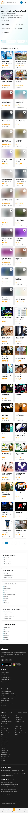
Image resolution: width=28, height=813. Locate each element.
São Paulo (6, 557)
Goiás (5, 614)
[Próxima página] (14, 546)
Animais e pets (21, 41)
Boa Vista (3, 756)
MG (11, 721)
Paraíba (6, 592)
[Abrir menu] (25, 2)
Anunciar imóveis (5, 770)
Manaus (3, 750)
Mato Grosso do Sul (9, 616)
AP (7, 758)
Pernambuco (7, 588)
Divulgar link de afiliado (7, 775)
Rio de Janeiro (7, 559)
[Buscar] (21, 2)
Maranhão (6, 602)
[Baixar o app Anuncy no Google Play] (6, 664)
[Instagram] (2, 660)
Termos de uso (5, 700)
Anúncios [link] (6, 7)
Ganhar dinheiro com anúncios (9, 696)
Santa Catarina (8, 577)
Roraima (6, 635)
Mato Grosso (7, 618)
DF (20, 728)
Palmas (3, 760)
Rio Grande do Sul (8, 575)
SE (7, 741)
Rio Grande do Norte (9, 594)
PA (6, 752)
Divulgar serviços (5, 773)
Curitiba (17, 717)
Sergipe (6, 598)
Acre (5, 633)
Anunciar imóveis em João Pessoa (9, 791)
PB (9, 735)
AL (7, 739)
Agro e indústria (11, 41)
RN (6, 737)
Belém (3, 752)
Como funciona (5, 672)
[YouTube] (6, 660)
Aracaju (3, 741)
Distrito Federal (8, 612)
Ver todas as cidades (22, 712)
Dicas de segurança (6, 691)
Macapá (3, 758)
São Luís (3, 745)
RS (23, 719)
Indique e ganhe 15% (6, 679)
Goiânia (17, 730)
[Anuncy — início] (2, 2)
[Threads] (10, 660)
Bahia (5, 586)
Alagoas (6, 596)
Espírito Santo (7, 564)
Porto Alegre (18, 719)
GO (21, 730)
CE (8, 732)
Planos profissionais (6, 677)
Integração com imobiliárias (8, 698)
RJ (10, 719)
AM (7, 750)
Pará (5, 629)
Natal (2, 737)
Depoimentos (4, 682)
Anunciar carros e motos (18, 770)
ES (6, 723)
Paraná (6, 573)
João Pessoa (4, 735)
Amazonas (7, 627)
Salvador (3, 728)
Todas (3, 41)
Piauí (5, 600)
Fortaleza (3, 732)
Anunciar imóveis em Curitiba (8, 789)
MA (7, 745)
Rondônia (6, 631)
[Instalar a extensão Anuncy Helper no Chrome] (18, 664)
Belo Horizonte (5, 721)
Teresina (3, 743)
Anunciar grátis (5, 675)
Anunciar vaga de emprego (18, 773)
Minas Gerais (7, 561)
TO (7, 760)
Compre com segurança (7, 693)
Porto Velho (4, 754)
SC (23, 721)
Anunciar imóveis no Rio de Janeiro (9, 784)
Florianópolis (18, 721)
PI (7, 743)
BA (8, 728)
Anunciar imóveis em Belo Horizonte (10, 787)
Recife (3, 730)
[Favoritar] (11, 53)
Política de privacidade (7, 703)
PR (21, 717)
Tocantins (6, 639)
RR (8, 756)
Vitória (3, 723)
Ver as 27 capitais (5, 794)
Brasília (17, 728)
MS (25, 732)
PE (6, 730)
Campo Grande (19, 732)
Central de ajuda (5, 689)
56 (24, 543)
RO (9, 754)
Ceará (5, 590)
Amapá (6, 637)
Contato (3, 705)
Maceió (3, 739)
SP (8, 717)
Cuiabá (17, 735)
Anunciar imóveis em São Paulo (9, 782)
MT (20, 735)
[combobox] (7, 24)
